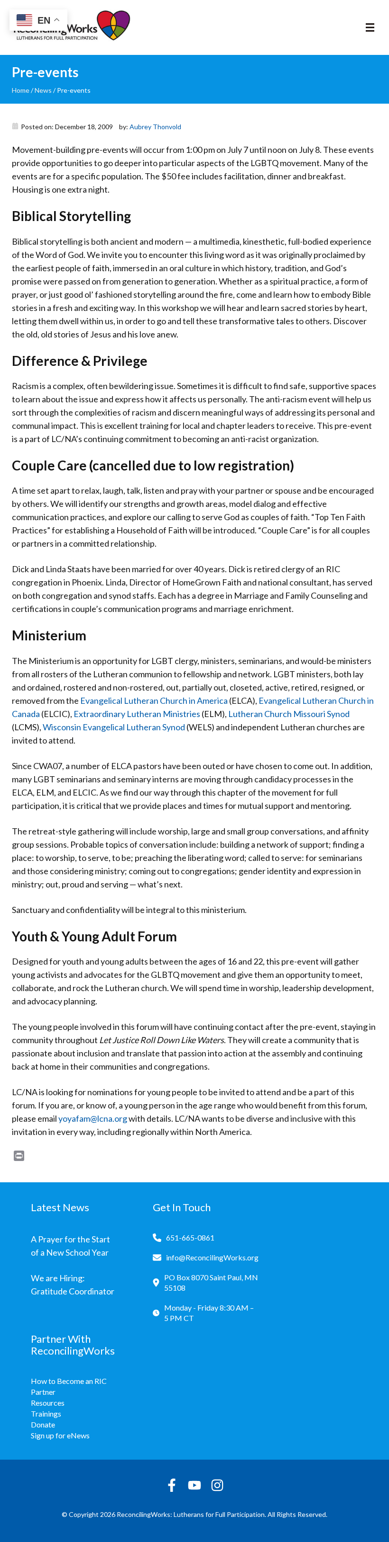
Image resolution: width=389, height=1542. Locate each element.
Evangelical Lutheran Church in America (154, 700)
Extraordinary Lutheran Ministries (137, 714)
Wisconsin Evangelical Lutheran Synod (114, 727)
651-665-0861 (190, 1237)
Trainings (46, 1413)
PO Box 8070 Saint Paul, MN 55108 (211, 1282)
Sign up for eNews (60, 1435)
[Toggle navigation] (370, 27)
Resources (48, 1402)
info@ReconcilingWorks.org (212, 1257)
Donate (43, 1424)
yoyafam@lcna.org (92, 1118)
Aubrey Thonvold (155, 127)
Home (20, 90)
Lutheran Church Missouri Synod (289, 714)
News (43, 90)
